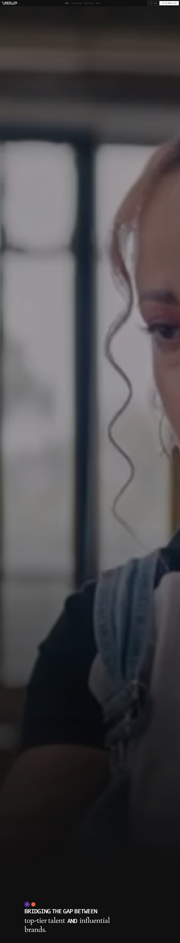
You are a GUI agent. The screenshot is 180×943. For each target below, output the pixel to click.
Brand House (89, 3)
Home (67, 3)
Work (98, 3)
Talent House (76, 3)
